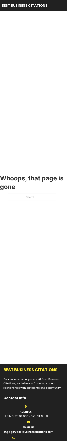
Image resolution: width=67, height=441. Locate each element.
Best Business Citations (25, 5)
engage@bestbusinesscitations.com (28, 432)
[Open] (63, 5)
